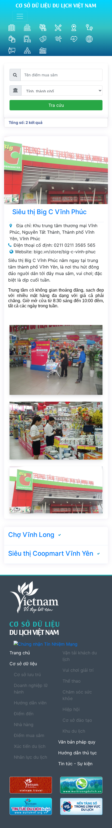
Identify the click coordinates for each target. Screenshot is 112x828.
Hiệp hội (71, 709)
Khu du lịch (74, 731)
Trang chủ (20, 652)
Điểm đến (23, 713)
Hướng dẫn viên (30, 702)
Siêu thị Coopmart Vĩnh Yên (50, 553)
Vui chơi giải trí (78, 670)
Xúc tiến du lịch (29, 746)
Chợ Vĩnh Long (31, 535)
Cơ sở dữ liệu (23, 663)
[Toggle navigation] (19, 16)
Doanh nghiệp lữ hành (31, 689)
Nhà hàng (23, 724)
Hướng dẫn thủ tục (77, 752)
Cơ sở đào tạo (77, 720)
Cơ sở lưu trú (27, 674)
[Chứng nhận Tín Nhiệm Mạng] (58, 643)
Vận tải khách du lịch (80, 656)
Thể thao (72, 681)
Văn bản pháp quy (76, 742)
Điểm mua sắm (29, 735)
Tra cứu (56, 105)
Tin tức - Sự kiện (75, 763)
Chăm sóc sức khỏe (77, 695)
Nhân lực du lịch (30, 757)
